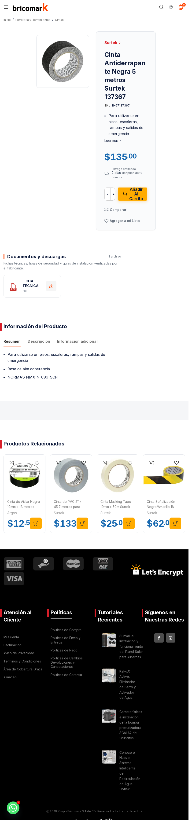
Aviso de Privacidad (19, 653)
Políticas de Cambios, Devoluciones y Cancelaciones (67, 662)
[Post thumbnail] (109, 647)
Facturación (13, 645)
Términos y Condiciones (22, 661)
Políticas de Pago (64, 650)
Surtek (111, 42)
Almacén (10, 677)
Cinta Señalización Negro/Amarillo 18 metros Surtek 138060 (164, 507)
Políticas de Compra (66, 630)
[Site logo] (30, 6)
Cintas (59, 20)
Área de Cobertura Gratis (23, 669)
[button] (36, 523)
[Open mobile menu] (6, 7)
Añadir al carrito (136, 194)
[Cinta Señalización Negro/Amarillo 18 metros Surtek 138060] (164, 475)
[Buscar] (161, 7)
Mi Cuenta (11, 637)
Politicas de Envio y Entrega (66, 640)
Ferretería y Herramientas (32, 20)
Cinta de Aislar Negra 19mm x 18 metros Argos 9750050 (23, 507)
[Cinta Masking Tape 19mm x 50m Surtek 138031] (117, 475)
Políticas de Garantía (66, 675)
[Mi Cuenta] (171, 7)
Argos (12, 513)
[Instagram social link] (170, 638)
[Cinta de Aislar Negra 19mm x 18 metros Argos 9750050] (24, 475)
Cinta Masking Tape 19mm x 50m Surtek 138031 (115, 507)
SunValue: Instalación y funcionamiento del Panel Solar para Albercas (131, 646)
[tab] (12, 342)
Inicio (7, 20)
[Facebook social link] (159, 638)
